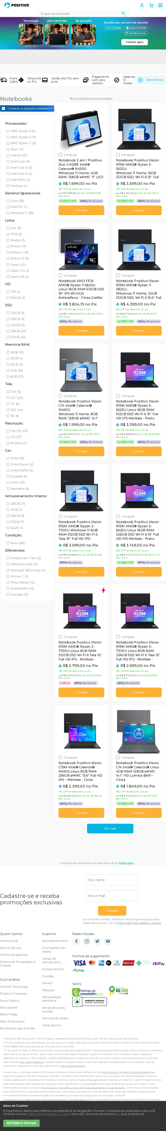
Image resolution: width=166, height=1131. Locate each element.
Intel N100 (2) (20, 180)
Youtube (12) (19, 594)
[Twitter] (97, 941)
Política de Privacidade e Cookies (138, 923)
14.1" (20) (17, 398)
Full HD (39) (19, 431)
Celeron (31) (19, 155)
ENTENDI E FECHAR (21, 1123)
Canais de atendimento (51, 960)
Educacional (8, 1007)
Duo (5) (16, 228)
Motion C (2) (19, 576)
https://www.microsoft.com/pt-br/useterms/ (128, 1072)
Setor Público (9, 1001)
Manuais (48, 990)
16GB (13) (17, 352)
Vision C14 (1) (20, 271)
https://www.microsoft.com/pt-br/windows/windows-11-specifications (83, 1087)
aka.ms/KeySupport (32, 1062)
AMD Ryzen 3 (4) (23, 131)
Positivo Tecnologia (14, 987)
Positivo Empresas (13, 993)
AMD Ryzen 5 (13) (23, 137)
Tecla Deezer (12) (23, 582)
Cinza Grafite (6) (22, 470)
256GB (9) (17, 516)
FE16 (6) (16, 234)
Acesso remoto (53, 969)
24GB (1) (16, 358)
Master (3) (18, 240)
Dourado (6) (19, 476)
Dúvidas (48, 976)
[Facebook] (76, 941)
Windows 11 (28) (22, 213)
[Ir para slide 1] (77, 44)
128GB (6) (17, 319)
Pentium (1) (19, 186)
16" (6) (15, 416)
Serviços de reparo (55, 1018)
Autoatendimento (55, 941)
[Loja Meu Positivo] (16, 5)
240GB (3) (18, 325)
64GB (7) (17, 528)
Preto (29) (18, 482)
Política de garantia (14, 955)
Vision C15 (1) (20, 277)
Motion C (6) (19, 252)
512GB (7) (17, 522)
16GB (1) (16, 510)
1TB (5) (15, 292)
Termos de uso (10, 948)
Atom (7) (17, 149)
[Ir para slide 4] (89, 44)
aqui (117, 1114)
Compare (70, 155)
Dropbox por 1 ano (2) (26, 558)
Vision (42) (18, 264)
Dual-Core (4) (20, 161)
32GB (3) (17, 364)
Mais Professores (12, 1021)
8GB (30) (17, 376)
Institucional (9, 941)
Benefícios (155, 80)
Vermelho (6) (20, 489)
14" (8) (15, 404)
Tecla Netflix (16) (22, 588)
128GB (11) (18, 503)
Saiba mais (126, 863)
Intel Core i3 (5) (21, 168)
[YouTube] (108, 941)
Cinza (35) (17, 458)
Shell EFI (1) (19, 207)
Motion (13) (19, 246)
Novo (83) (18, 543)
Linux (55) (17, 201)
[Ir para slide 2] (81, 44)
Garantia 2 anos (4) (24, 564)
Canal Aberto (51, 1025)
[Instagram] (87, 941)
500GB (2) (18, 298)
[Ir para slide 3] (85, 44)
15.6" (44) (17, 410)
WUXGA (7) (19, 443)
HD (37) (16, 437)
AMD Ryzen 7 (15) (23, 143)
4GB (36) (17, 370)
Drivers (47, 983)
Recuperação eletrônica (51, 999)
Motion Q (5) (19, 258)
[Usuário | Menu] (142, 5)
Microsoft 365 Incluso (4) (28, 570)
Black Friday (8, 1014)
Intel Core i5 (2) (21, 174)
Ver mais (110, 828)
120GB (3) (17, 313)
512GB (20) (18, 337)
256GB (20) (18, 331)
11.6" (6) (16, 392)
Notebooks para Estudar (17, 1028)
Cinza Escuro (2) (22, 464)
